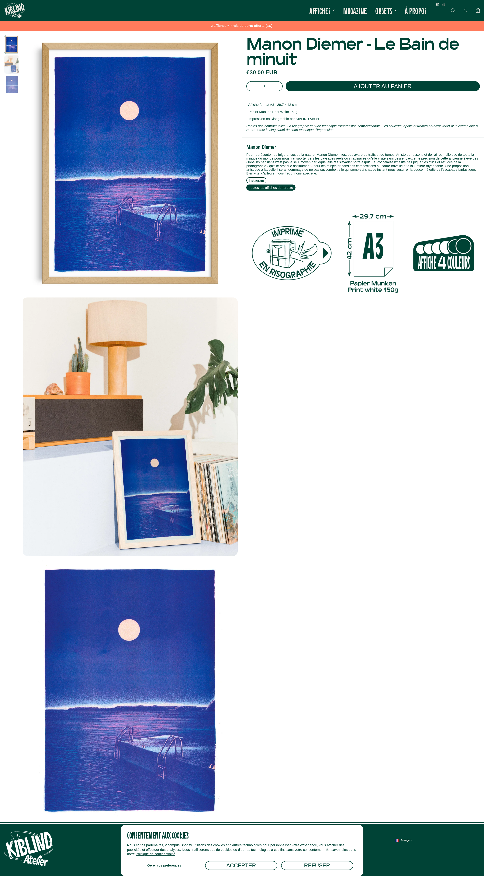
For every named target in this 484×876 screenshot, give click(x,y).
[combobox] (403, 840)
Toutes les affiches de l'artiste (271, 188)
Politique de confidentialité (155, 854)
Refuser (317, 865)
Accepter (241, 865)
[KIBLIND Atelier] (14, 10)
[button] (453, 10)
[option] (443, 4)
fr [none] (437, 4)
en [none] (443, 4)
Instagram (256, 180)
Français (406, 840)
